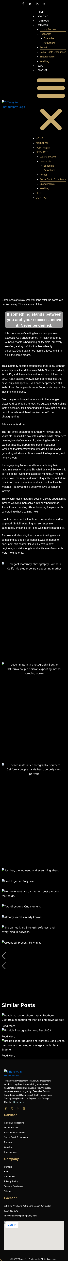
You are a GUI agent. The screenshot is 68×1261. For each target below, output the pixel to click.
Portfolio (43, 21)
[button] (51, 104)
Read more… (19, 1102)
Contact (42, 70)
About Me (43, 16)
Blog (40, 66)
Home (41, 12)
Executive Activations (49, 40)
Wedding (44, 61)
